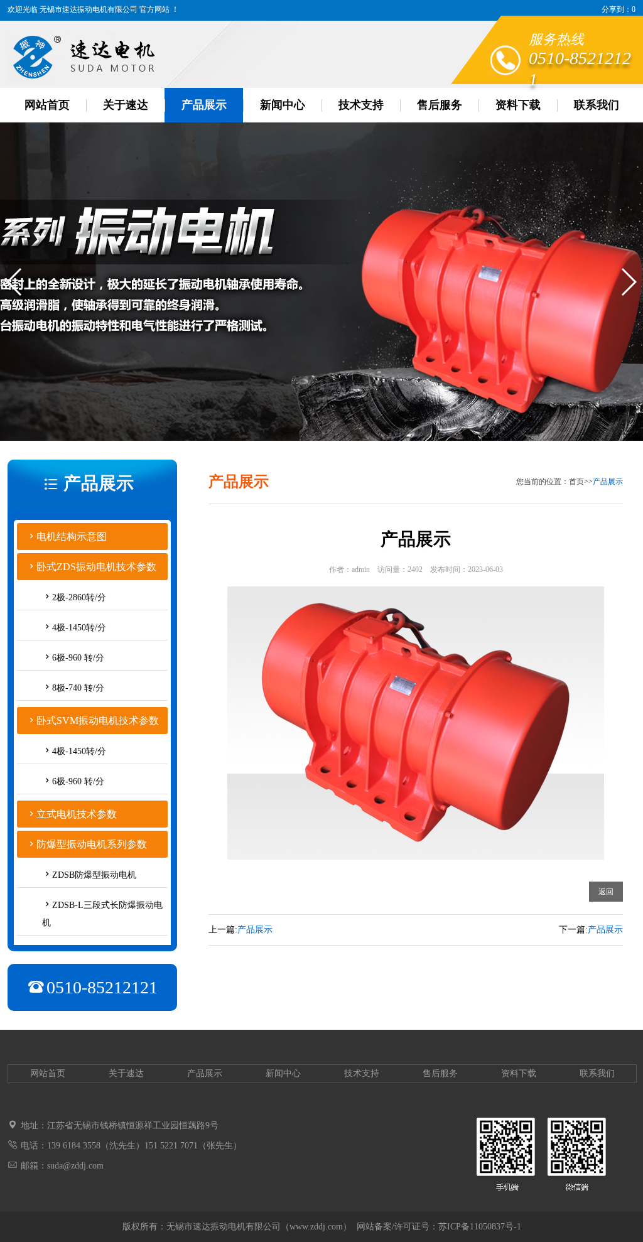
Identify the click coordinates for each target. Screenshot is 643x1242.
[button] (14, 282)
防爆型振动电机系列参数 (91, 844)
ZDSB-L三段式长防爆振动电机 (102, 913)
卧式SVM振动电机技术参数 (97, 720)
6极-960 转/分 (78, 657)
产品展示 (204, 105)
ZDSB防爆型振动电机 (94, 875)
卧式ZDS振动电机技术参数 (96, 566)
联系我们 (596, 105)
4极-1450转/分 (79, 627)
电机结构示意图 (71, 536)
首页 (576, 481)
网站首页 (47, 105)
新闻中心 (282, 105)
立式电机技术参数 (76, 814)
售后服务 (439, 105)
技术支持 (361, 105)
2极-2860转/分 (79, 597)
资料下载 (518, 105)
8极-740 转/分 (78, 688)
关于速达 (125, 105)
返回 (605, 891)
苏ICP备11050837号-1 (479, 1226)
